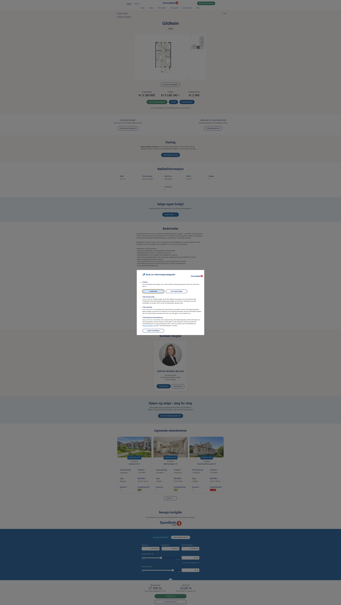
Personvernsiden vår (148, 325)
